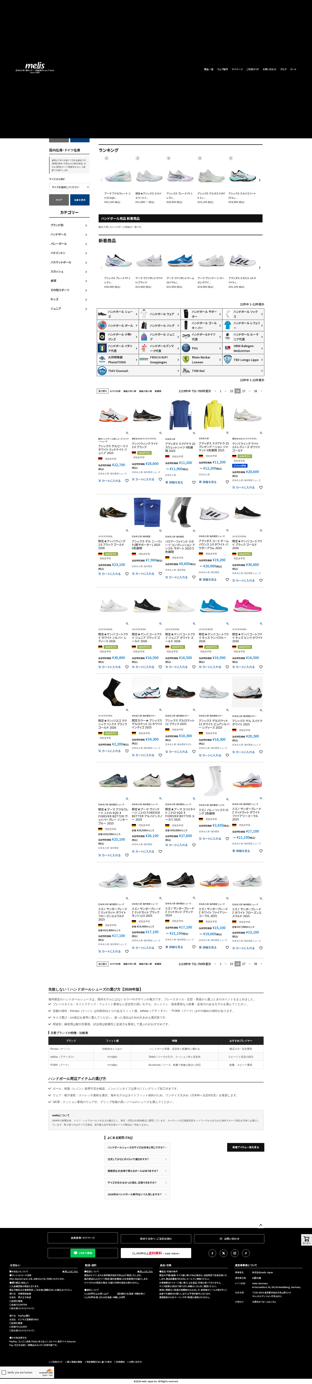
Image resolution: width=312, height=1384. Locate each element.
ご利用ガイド (252, 69)
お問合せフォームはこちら (264, 1301)
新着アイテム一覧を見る (246, 1147)
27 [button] (243, 391)
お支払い (15, 1265)
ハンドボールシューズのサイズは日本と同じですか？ (136, 1147)
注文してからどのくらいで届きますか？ (128, 1159)
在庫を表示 (80, 199)
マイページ (237, 69)
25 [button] (231, 391)
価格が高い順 (145, 391)
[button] (215, 391)
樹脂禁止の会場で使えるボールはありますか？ (133, 1171)
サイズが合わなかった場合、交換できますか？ (132, 1182)
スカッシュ (57, 271)
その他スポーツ (60, 290)
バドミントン (58, 253)
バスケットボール (61, 262)
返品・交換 (165, 1265)
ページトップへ (261, 1225)
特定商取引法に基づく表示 (99, 1361)
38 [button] (255, 391)
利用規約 (120, 1361)
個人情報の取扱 (74, 1361)
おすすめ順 (115, 391)
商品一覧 (208, 69)
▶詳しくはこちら (70, 1271)
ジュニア (56, 308)
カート (293, 69)
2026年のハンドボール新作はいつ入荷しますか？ (135, 1194)
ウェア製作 (222, 69)
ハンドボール (58, 234)
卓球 (53, 280)
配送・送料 (90, 1265)
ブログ (283, 69)
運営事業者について (246, 1265)
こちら (197, 1286)
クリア (59, 199)
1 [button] (220, 391)
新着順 (158, 391)
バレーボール (59, 243)
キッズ (54, 299)
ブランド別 (57, 225)
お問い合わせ (269, 69)
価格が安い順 (129, 391)
